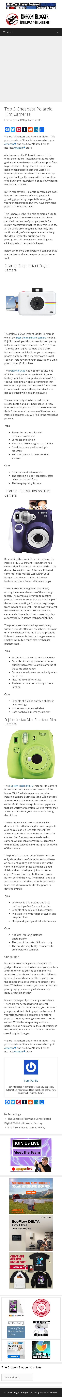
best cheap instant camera (31, 337)
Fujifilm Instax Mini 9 (21, 785)
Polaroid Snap (17, 370)
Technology (14, 1114)
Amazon (9, 144)
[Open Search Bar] (57, 32)
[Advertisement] (31, 68)
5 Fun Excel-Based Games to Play (26, 1127)
